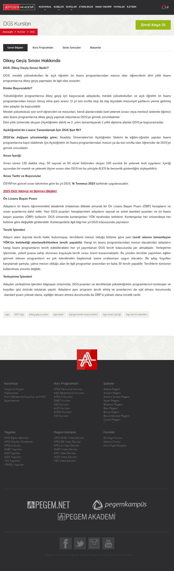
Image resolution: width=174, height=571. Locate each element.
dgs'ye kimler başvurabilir (83, 314)
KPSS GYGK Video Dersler (69, 438)
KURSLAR (71, 7)
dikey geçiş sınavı (38, 314)
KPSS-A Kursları (63, 397)
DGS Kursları (61, 404)
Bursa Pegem (111, 412)
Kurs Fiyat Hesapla (115, 445)
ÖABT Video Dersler (66, 449)
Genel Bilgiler (15, 47)
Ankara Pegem (112, 393)
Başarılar (95, 47)
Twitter (80, 543)
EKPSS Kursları (63, 412)
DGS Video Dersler (65, 453)
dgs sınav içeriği (112, 314)
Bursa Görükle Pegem (116, 416)
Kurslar (21, 32)
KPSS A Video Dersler (66, 445)
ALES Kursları (62, 408)
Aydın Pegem (111, 400)
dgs (7, 314)
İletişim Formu (112, 441)
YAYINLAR (119, 7)
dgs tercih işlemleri (136, 314)
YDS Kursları (61, 416)
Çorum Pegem (112, 419)
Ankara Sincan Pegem (116, 397)
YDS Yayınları (12, 461)
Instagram (94, 543)
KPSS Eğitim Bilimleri (16, 438)
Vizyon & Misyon (14, 389)
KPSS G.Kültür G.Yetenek (18, 441)
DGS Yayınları (12, 453)
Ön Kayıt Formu (113, 438)
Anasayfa (8, 32)
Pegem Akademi (87, 516)
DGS (32, 32)
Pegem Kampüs (119, 504)
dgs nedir (58, 314)
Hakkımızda (11, 393)
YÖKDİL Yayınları (14, 464)
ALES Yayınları (12, 457)
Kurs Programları (43, 47)
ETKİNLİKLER (86, 7)
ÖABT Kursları (62, 400)
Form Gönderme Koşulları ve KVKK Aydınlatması (25, 399)
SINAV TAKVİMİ (103, 7)
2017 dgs (19, 314)
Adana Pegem (112, 389)
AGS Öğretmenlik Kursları (69, 393)
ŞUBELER (59, 7)
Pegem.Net (49, 504)
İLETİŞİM (131, 7)
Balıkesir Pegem (113, 404)
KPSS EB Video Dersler (67, 441)
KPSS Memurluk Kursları (68, 389)
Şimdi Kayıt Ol (153, 25)
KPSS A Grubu (12, 445)
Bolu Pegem (111, 408)
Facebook (66, 543)
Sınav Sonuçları (72, 47)
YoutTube (108, 543)
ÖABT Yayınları (13, 449)
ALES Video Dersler (65, 457)
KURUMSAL (45, 7)
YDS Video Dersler (65, 461)
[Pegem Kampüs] (165, 8)
